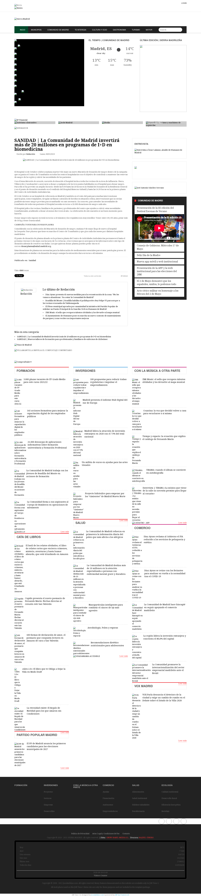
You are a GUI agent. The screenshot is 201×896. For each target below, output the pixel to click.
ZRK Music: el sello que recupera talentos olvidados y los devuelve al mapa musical (82, 312)
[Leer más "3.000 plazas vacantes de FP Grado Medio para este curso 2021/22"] (18, 391)
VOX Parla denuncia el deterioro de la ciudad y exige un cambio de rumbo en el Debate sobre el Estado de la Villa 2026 (163, 697)
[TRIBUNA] (149, 188)
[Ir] (179, 30)
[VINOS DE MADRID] (23, 345)
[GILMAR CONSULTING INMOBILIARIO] (23, 362)
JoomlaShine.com (97, 895)
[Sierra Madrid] (100, 19)
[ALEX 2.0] (19, 532)
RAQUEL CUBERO (146, 838)
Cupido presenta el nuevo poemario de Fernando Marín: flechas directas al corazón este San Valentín (45, 601)
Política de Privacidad (80, 834)
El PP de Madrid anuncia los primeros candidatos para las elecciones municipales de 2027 (46, 746)
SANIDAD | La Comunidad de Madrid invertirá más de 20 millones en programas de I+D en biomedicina (64, 336)
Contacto (126, 834)
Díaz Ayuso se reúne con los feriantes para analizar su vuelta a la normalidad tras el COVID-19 (164, 573)
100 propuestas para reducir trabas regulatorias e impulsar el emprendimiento (108, 382)
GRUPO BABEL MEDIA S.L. (117, 838)
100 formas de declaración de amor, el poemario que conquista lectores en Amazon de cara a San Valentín (45, 638)
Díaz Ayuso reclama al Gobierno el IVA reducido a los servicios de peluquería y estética (164, 539)
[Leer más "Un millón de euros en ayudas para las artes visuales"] (76, 474)
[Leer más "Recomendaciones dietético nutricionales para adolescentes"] (81, 648)
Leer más (65, 532)
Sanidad (32, 260)
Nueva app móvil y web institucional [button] (157, 261)
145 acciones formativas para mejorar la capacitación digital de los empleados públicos (47, 413)
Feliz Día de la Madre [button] (148, 255)
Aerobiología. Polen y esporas (103, 628)
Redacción (30, 154)
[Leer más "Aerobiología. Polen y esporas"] (79, 632)
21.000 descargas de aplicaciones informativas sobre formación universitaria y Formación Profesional (47, 445)
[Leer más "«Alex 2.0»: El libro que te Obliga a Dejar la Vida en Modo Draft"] (17, 685)
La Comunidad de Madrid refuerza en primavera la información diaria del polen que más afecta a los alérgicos (105, 534)
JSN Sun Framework (122, 895)
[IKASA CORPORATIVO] (18, 8)
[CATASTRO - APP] (140, 523)
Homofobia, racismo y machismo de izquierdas (165, 121)
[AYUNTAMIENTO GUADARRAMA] (86, 656)
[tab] (159, 209)
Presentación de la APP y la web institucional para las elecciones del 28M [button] (157, 271)
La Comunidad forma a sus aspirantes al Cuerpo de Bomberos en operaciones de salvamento (47, 505)
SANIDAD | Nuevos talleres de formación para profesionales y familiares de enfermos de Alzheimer (62, 339)
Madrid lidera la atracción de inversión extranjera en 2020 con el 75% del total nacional (104, 434)
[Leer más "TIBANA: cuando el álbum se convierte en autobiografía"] (138, 475)
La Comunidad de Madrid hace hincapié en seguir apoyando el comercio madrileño (164, 607)
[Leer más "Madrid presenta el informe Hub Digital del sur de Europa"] (77, 412)
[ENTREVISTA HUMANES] (159, 151)
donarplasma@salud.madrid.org (36, 246)
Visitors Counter (100, 876)
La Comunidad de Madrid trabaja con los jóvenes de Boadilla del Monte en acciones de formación (47, 473)
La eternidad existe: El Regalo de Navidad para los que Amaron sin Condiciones (44, 711)
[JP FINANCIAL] (20, 120)
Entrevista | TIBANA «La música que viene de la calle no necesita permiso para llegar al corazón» (164, 491)
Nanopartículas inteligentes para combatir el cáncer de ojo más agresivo (106, 608)
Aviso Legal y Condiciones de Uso (105, 834)
